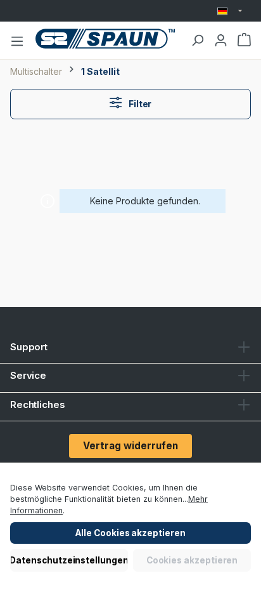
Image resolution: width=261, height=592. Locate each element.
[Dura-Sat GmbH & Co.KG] (105, 38)
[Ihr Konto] (220, 40)
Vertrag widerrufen (130, 446)
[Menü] (17, 41)
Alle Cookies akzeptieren (130, 533)
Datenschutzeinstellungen (69, 560)
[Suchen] (197, 40)
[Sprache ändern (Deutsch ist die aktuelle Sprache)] (229, 11)
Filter (139, 103)
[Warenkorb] (244, 40)
